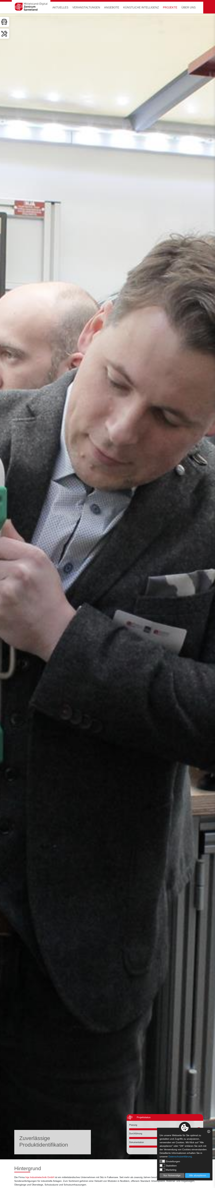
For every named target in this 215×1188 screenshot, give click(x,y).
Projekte (170, 7)
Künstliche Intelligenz (141, 7)
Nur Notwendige (172, 1175)
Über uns (188, 7)
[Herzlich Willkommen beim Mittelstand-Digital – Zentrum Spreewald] (31, 7)
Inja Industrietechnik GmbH (39, 1177)
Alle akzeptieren (197, 1175)
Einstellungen (173, 1161)
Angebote (111, 7)
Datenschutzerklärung (180, 1156)
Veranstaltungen (86, 7)
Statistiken (171, 1165)
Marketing (171, 1169)
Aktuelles (60, 7)
